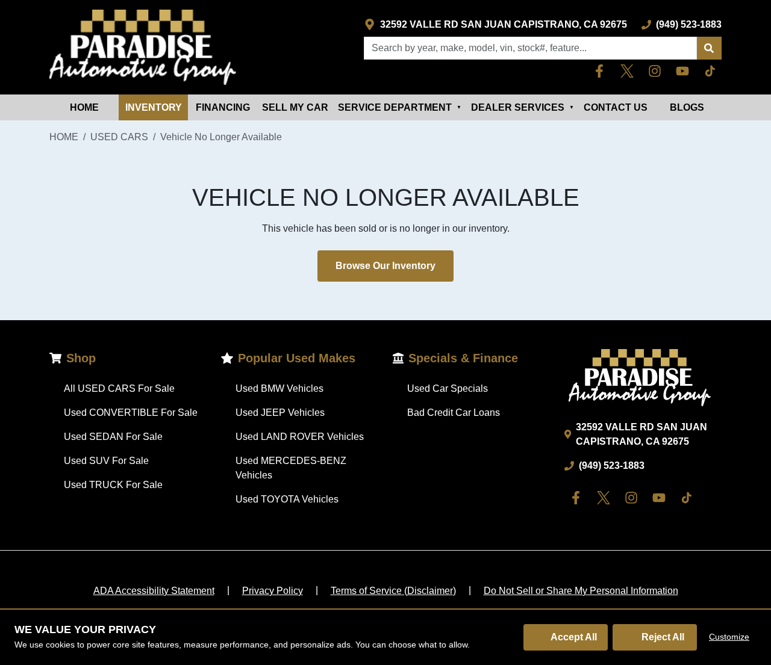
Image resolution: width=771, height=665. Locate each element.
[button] (709, 48)
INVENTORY (153, 107)
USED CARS (119, 137)
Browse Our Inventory (385, 266)
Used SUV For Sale (106, 461)
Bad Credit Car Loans (453, 412)
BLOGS (687, 107)
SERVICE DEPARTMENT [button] (399, 107)
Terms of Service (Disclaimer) (393, 591)
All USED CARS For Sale (119, 388)
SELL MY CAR (295, 107)
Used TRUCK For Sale (113, 485)
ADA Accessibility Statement (153, 591)
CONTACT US (616, 107)
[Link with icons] (602, 71)
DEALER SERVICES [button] (522, 107)
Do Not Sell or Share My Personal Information (581, 591)
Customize (729, 637)
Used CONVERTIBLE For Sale (131, 412)
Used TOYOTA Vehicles (287, 499)
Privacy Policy (272, 591)
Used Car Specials (447, 388)
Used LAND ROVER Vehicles (300, 436)
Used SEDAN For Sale (113, 436)
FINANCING (223, 107)
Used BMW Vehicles (279, 388)
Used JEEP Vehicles (280, 412)
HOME (84, 107)
